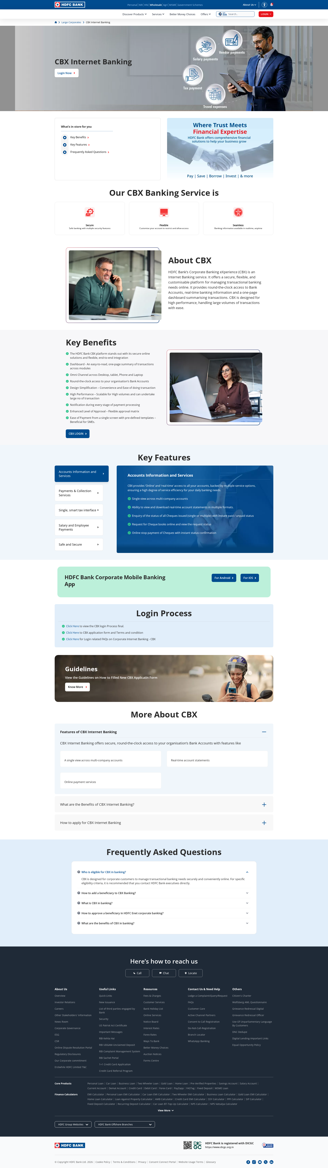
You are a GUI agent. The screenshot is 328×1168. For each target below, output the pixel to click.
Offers (204, 14)
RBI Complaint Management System (119, 1051)
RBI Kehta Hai (107, 1038)
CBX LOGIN (76, 434)
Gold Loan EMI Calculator (252, 1094)
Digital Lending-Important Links (250, 1038)
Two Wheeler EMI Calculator (188, 1094)
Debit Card (150, 1088)
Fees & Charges (152, 995)
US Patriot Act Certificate (113, 1025)
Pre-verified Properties (203, 1083)
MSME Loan (221, 1088)
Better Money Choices (182, 14)
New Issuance (107, 1002)
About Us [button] (248, 4)
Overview (60, 995)
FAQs (191, 1002)
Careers (59, 1008)
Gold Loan (167, 1083)
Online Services (152, 1015)
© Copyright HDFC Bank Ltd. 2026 (74, 1162)
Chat (166, 973)
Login (264, 14)
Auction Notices (152, 1054)
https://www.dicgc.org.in (219, 1147)
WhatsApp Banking (199, 1041)
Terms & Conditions (124, 1162)
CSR (57, 1041)
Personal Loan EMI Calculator (123, 1094)
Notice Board (151, 1021)
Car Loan (111, 1083)
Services (157, 14)
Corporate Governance (67, 1028)
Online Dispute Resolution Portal (73, 1047)
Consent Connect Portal (162, 1162)
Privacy (142, 1162)
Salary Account (248, 1083)
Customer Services (154, 1002)
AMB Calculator (164, 1099)
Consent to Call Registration (204, 1021)
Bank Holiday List (153, 1008)
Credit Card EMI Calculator (190, 1099)
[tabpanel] (195, 509)
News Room (61, 1021)
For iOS (248, 578)
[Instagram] (254, 1162)
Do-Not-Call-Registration (202, 1028)
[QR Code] (187, 1145)
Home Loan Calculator (100, 1099)
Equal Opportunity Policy (246, 1044)
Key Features (78, 144)
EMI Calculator (95, 1094)
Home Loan (181, 1083)
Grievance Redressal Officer (248, 1015)
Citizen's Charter (241, 995)
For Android (222, 578)
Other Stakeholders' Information (73, 1015)
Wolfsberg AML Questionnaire (249, 1002)
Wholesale (156, 4)
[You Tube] (260, 1162)
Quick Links (105, 995)
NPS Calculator (199, 1104)
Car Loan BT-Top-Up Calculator (170, 1104)
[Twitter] (266, 1162)
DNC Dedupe (239, 1032)
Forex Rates (150, 1034)
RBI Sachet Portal (109, 1057)
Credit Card (135, 1088)
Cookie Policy (102, 1162)
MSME (172, 4)
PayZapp (179, 1088)
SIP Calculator (254, 1099)
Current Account (96, 1088)
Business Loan (127, 1083)
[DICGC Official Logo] (197, 1145)
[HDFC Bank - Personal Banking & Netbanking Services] (70, 1145)
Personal (132, 4)
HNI (146, 4)
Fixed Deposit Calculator (101, 1104)
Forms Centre (151, 1060)
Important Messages (110, 1032)
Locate (192, 973)
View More (164, 1110)
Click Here (72, 626)
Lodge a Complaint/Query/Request (207, 995)
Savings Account (228, 1083)
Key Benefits (78, 137)
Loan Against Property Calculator (134, 1099)
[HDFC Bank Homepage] (56, 22)
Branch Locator (196, 1034)
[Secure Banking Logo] (267, 1145)
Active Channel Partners (201, 1015)
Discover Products (133, 14)
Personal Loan (95, 1083)
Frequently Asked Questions (88, 152)
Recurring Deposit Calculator (134, 1104)
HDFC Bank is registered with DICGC (229, 1143)
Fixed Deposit (205, 1088)
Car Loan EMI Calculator (156, 1094)
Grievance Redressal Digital (248, 1008)
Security (103, 1019)
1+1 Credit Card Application (115, 1064)
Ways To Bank (151, 1041)
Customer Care (196, 1008)
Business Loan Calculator (221, 1094)
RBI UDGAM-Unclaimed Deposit (117, 1044)
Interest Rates (151, 1028)
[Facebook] (248, 1162)
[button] (235, 14)
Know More (75, 687)
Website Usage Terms (191, 1162)
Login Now (65, 73)
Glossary (211, 1162)
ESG (57, 1034)
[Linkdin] (271, 1162)
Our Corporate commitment (70, 1060)
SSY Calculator (216, 1099)
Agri (165, 4)
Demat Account (117, 1088)
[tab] (82, 474)
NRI (141, 4)
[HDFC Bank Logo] (70, 5)
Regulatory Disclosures (68, 1054)
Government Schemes (190, 4)
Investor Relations (65, 1002)
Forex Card (165, 1088)
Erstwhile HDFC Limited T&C (71, 1067)
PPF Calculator (235, 1099)
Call (139, 973)
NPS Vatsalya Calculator (223, 1104)
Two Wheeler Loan (148, 1083)
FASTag (190, 1088)
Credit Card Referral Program (116, 1070)
